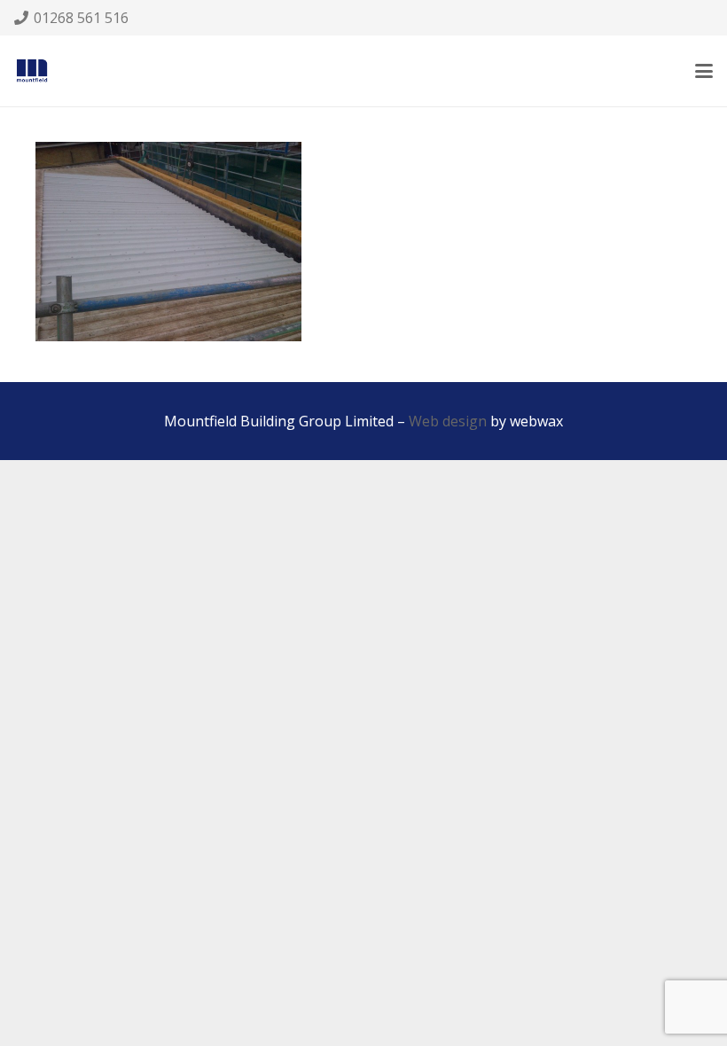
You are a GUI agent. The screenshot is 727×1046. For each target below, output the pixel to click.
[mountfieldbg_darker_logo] (32, 71)
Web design (448, 421)
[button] (704, 71)
